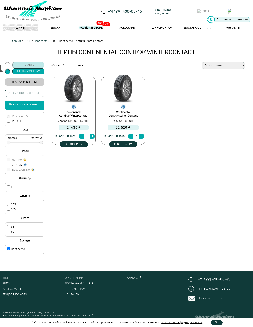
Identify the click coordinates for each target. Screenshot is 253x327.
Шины (20, 28)
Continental (41, 41)
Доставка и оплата (79, 283)
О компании (74, 278)
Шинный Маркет (53, 315)
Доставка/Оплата (197, 28)
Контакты (232, 28)
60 (12, 231)
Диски (55, 28)
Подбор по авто (15, 294)
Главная (16, 41)
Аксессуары (126, 28)
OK (216, 322)
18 (12, 187)
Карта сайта (135, 278)
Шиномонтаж (162, 28)
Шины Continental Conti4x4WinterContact (76, 41)
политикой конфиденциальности (181, 322)
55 (12, 227)
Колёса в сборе (91, 28)
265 (13, 209)
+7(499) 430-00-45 (125, 11)
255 (13, 204)
